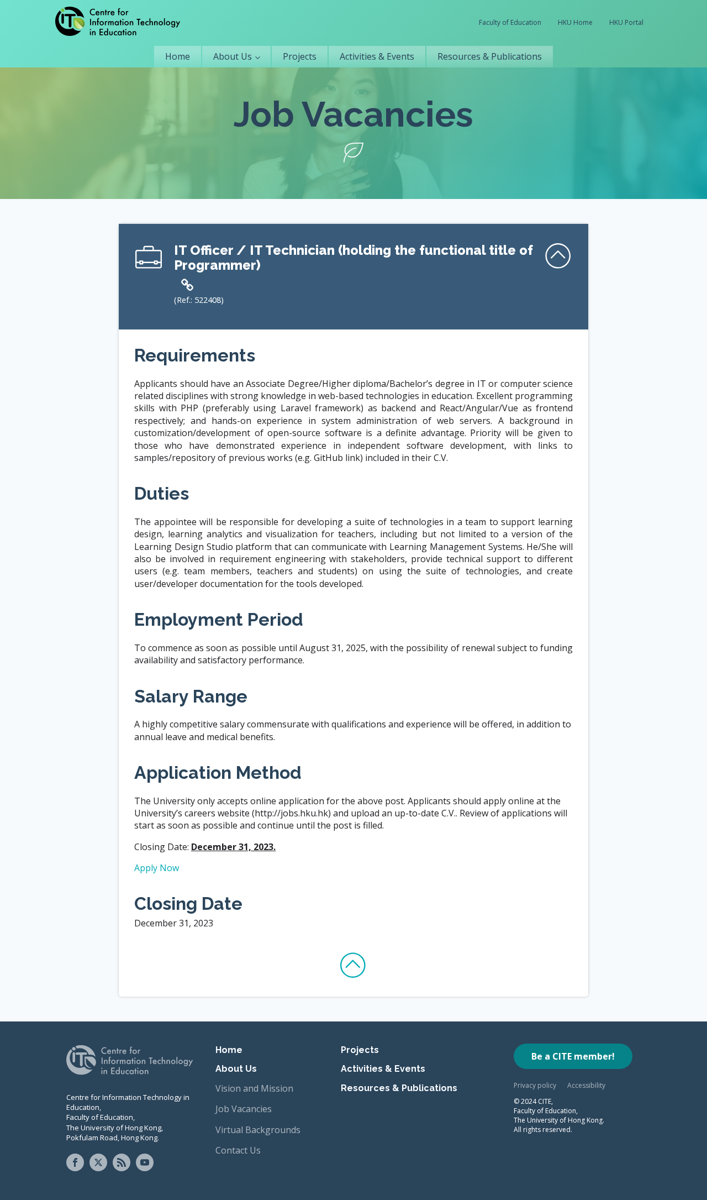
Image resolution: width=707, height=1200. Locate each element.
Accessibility (586, 1085)
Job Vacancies (243, 1109)
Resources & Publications (489, 56)
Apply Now (156, 868)
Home (177, 56)
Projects (299, 56)
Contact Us (238, 1150)
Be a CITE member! (573, 1056)
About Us (232, 56)
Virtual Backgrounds (257, 1130)
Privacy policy (535, 1085)
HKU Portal (626, 22)
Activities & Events (377, 56)
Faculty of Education (510, 22)
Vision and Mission (254, 1088)
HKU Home (575, 22)
